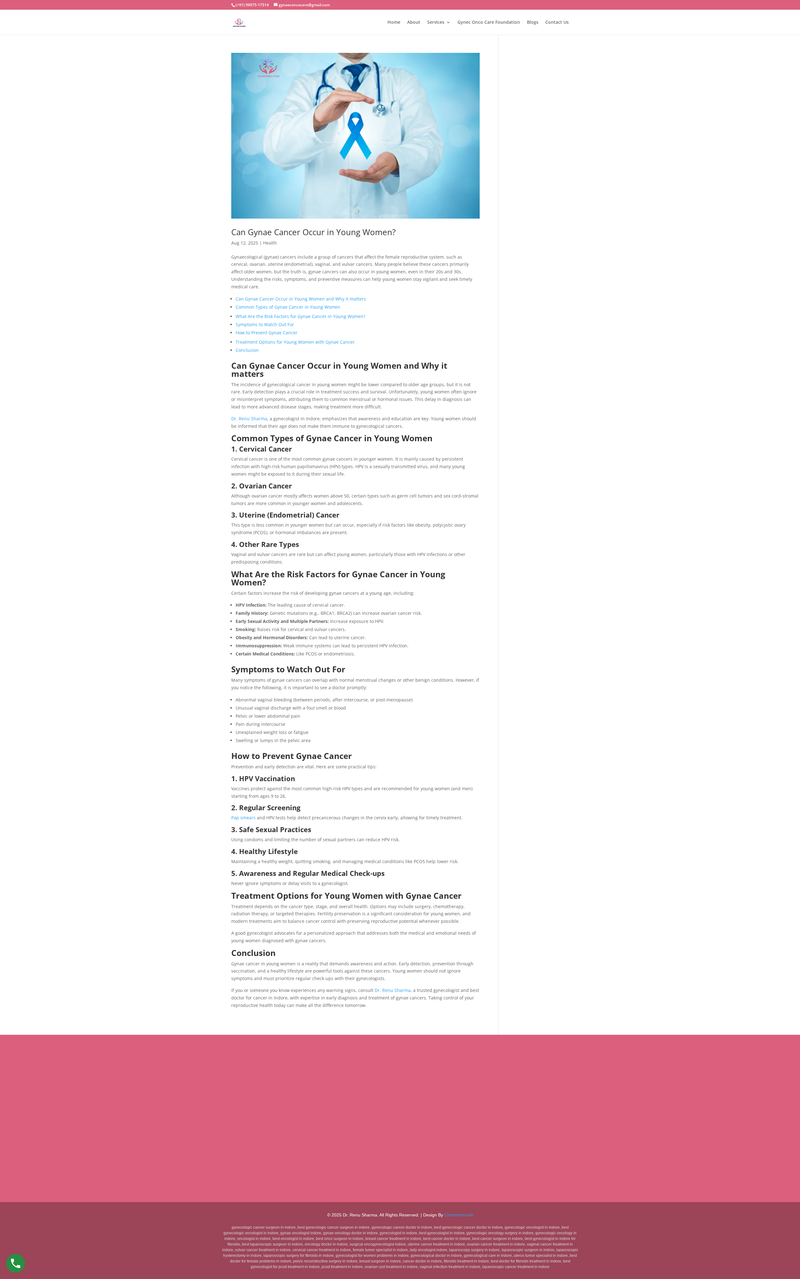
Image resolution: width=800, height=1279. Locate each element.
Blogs (532, 22)
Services (435, 22)
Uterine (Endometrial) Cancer (289, 514)
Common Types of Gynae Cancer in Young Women (288, 307)
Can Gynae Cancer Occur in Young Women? (314, 232)
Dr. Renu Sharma (249, 419)
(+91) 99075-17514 (252, 5)
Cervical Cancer (265, 448)
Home (394, 22)
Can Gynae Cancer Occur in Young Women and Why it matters (301, 299)
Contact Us (557, 22)
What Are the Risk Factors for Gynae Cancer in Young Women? (300, 316)
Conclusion (247, 350)
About (413, 22)
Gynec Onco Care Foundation (489, 22)
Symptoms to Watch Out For (265, 324)
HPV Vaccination (267, 778)
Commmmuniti (458, 1214)
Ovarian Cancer (265, 485)
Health (270, 243)
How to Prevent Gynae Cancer (267, 333)
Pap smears (243, 818)
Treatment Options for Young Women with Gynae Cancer (295, 342)
